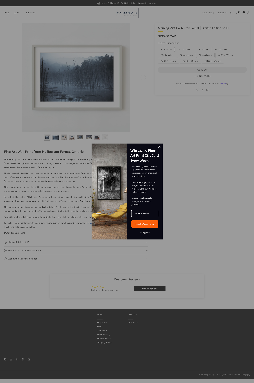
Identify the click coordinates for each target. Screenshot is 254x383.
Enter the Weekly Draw (144, 224)
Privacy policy (144, 233)
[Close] (159, 147)
